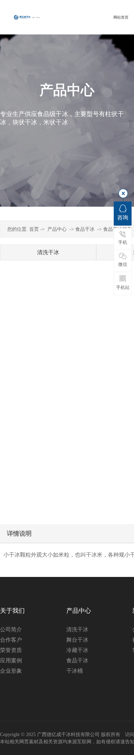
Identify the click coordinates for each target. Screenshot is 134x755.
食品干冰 (84, 229)
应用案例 (11, 660)
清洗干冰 (48, 252)
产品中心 (57, 229)
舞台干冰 (77, 640)
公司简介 (11, 629)
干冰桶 (74, 671)
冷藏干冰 (77, 650)
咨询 (122, 217)
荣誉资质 (11, 650)
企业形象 (11, 671)
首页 (34, 229)
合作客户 (11, 640)
